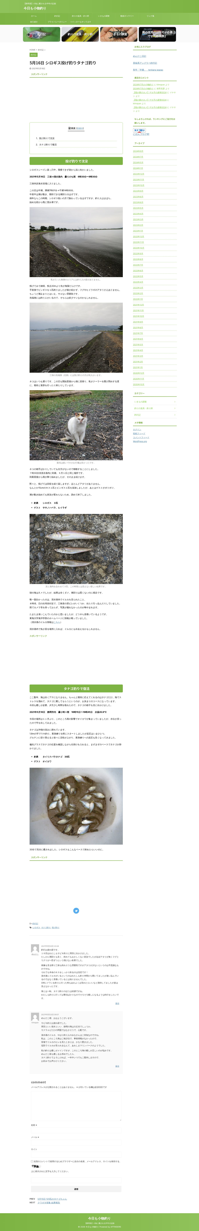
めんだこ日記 (139, 56)
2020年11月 (138, 379)
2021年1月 (138, 367)
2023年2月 (138, 225)
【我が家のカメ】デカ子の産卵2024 (150, 92)
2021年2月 (138, 361)
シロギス (36, 927)
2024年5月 (138, 162)
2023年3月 (138, 219)
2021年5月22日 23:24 (50, 946)
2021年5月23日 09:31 (50, 1014)
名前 (34, 1125)
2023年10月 (138, 185)
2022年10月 (138, 248)
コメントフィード (141, 437)
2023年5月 (138, 208)
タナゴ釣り (46, 927)
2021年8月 (138, 327)
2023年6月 (138, 202)
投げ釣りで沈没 (46, 138)
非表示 (80, 128)
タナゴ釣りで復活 (48, 144)
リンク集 (150, 16)
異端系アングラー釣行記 (145, 63)
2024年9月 (138, 151)
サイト (34, 1149)
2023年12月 (138, 174)
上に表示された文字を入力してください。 (50, 1171)
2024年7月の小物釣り (143, 84)
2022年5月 (138, 276)
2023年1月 (138, 231)
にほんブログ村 (141, 134)
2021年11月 (138, 310)
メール (35, 1137)
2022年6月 (138, 270)
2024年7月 (138, 157)
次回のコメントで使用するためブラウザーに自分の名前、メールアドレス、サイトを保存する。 (77, 1161)
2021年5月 (138, 344)
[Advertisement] (76, 99)
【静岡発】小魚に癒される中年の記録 (99, 1223)
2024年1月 (138, 168)
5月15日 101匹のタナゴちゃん (52, 1199)
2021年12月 (138, 305)
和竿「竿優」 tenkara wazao (148, 69)
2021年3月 (138, 356)
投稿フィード (139, 433)
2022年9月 (138, 253)
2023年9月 (138, 191)
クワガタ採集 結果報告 (49, 1202)
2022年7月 (138, 265)
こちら (57, 622)
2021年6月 (138, 339)
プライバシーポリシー (57, 22)
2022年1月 (138, 299)
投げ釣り (55, 927)
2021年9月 (138, 322)
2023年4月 (138, 213)
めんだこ (35, 954)
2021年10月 (138, 316)
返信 (117, 1003)
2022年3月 (138, 287)
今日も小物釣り (35, 8)
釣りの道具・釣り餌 (80, 16)
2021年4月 (138, 350)
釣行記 (57, 16)
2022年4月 (138, 282)
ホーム (34, 16)
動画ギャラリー (127, 16)
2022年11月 (138, 242)
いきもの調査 (104, 16)
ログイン (137, 429)
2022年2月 (138, 293)
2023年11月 (138, 179)
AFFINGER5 (116, 1227)
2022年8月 (138, 259)
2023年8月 (138, 196)
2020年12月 (138, 373)
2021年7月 (138, 333)
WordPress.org (140, 441)
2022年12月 (138, 236)
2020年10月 (138, 384)
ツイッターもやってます (80, 22)
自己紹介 (34, 22)
